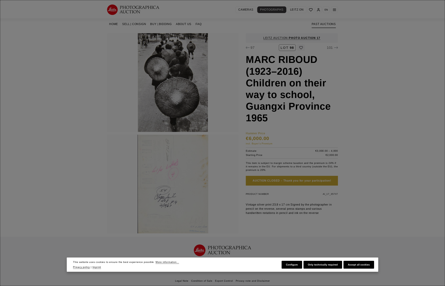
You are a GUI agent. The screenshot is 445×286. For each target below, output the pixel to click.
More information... (167, 262)
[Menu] (334, 9)
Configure (292, 264)
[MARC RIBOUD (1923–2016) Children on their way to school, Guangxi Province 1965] (173, 82)
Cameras (245, 9)
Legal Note (181, 280)
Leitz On (297, 9)
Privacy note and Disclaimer (253, 280)
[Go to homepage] (133, 9)
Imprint (96, 267)
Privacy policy (81, 267)
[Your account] (318, 9)
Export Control (224, 280)
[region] (173, 133)
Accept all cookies (359, 264)
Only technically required (323, 264)
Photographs (272, 9)
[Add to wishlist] (301, 47)
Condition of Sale (201, 280)
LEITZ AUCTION (291, 37)
